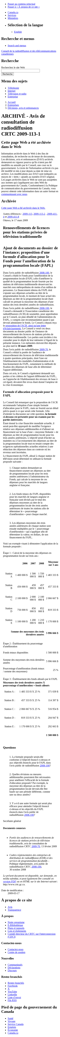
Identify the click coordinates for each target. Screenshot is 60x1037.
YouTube (12, 991)
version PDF (9, 881)
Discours (12, 970)
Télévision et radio (17, 93)
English (18, 31)
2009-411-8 (13, 216)
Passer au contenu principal (21, 4)
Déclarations (14, 967)
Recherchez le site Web (13, 67)
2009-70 (43, 349)
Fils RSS (12, 1000)
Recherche (7, 74)
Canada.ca (13, 12)
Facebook (13, 985)
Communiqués (15, 964)
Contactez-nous (15, 949)
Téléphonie (13, 88)
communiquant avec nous (14, 194)
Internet (11, 90)
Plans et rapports (16, 928)
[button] (17, 45)
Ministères (13, 18)
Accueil (12, 102)
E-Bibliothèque (15, 925)
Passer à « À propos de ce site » (24, 6)
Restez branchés (16, 983)
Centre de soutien (16, 952)
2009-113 (27, 213)
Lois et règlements (17, 931)
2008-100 (44, 272)
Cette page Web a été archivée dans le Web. (23, 208)
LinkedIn (12, 994)
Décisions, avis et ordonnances (23, 108)
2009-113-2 (39, 213)
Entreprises (13, 105)
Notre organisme (16, 922)
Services (12, 15)
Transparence (14, 910)
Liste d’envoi (14, 997)
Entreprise (13, 96)
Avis (10, 907)
